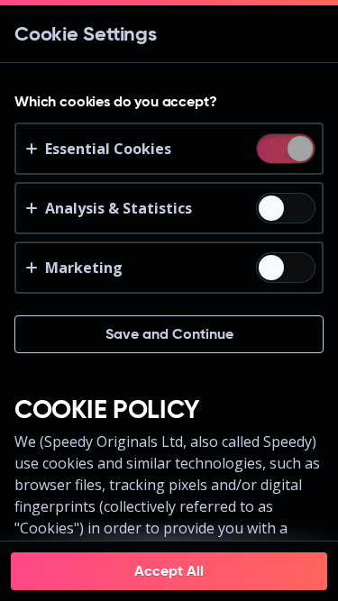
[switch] (299, 150)
